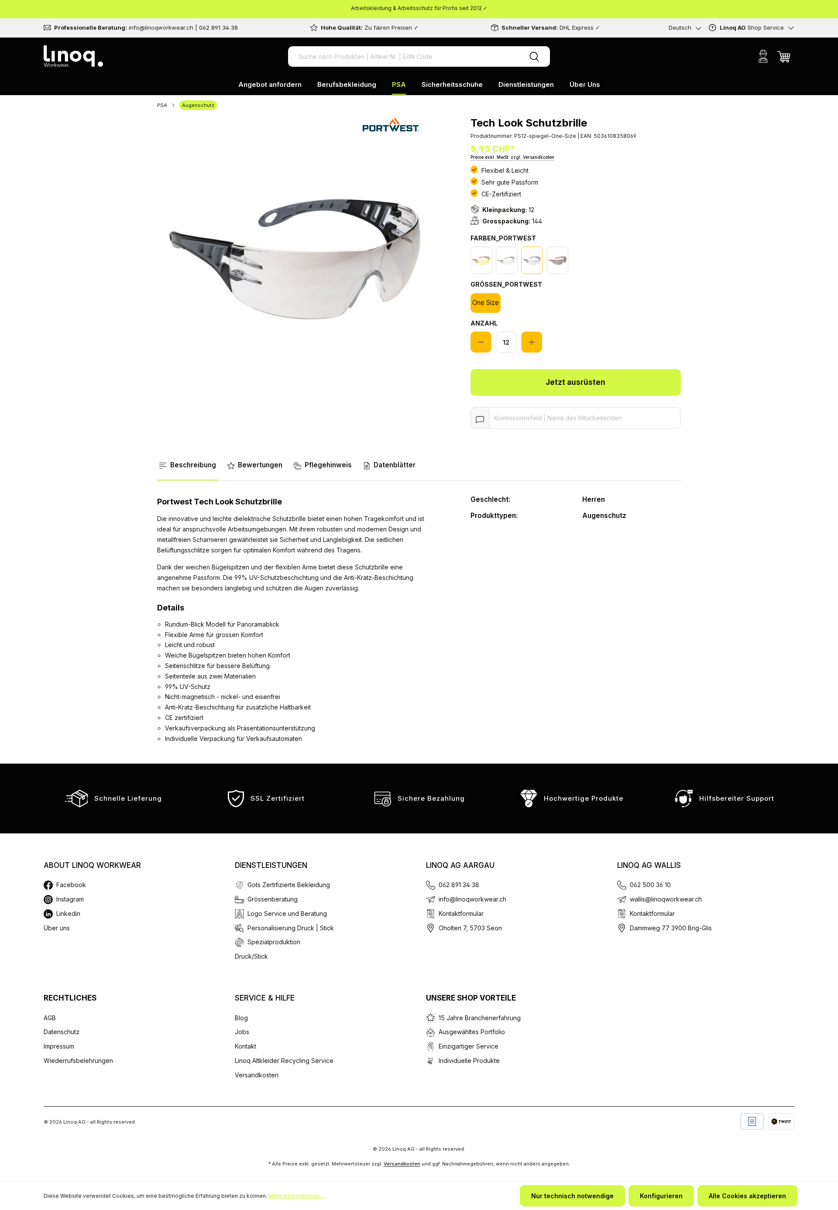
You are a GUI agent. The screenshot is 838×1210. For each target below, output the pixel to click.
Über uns (57, 928)
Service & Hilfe (265, 998)
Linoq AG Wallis (649, 865)
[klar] (507, 260)
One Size (485, 302)
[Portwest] (391, 123)
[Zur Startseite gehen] (73, 56)
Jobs (242, 1031)
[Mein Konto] (762, 56)
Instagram (70, 899)
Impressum (59, 1046)
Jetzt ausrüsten (575, 382)
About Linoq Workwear (92, 865)
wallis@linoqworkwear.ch (666, 899)
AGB (50, 1017)
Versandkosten (256, 1075)
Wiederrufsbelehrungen (78, 1060)
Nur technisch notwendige (572, 1196)
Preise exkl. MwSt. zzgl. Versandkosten (512, 157)
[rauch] (557, 260)
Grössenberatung (272, 899)
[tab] (187, 465)
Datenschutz (61, 1031)
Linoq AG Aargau (460, 865)
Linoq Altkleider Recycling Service (284, 1060)
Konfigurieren (661, 1196)
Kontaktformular (461, 913)
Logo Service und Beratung (287, 913)
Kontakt (245, 1046)
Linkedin (68, 913)
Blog (241, 1017)
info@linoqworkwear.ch (472, 899)
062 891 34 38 (459, 884)
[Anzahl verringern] (481, 342)
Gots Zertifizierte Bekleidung (288, 884)
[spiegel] (532, 260)
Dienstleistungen (271, 865)
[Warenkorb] (783, 56)
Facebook (71, 884)
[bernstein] (481, 260)
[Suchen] (534, 56)
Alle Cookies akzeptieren (747, 1196)
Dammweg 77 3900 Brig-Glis (671, 928)
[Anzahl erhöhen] (531, 342)
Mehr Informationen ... (296, 1196)
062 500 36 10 (650, 884)
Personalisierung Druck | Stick (290, 928)
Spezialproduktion (273, 942)
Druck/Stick (251, 956)
